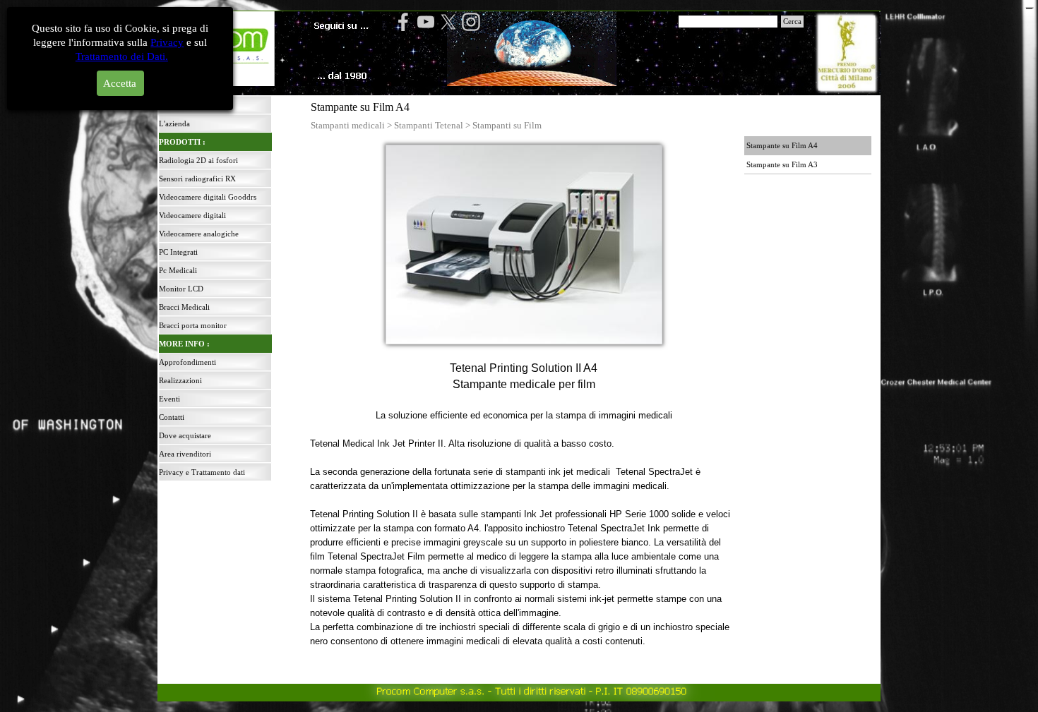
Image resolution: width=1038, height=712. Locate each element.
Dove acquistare (185, 436)
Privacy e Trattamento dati (202, 472)
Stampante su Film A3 (782, 165)
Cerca (792, 21)
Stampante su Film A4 (782, 146)
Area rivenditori (185, 454)
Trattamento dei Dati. (122, 56)
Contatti (171, 417)
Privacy (167, 42)
